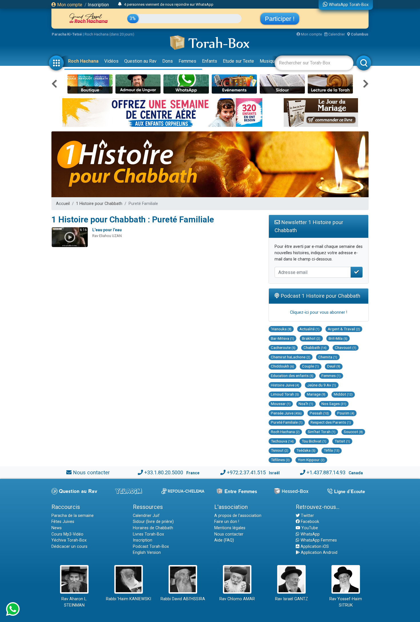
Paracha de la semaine (72, 515)
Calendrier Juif (146, 515)
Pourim (345, 413)
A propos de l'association (237, 515)
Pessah (319, 413)
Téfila (331, 450)
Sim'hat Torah (321, 431)
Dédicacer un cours (69, 546)
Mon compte (69, 4)
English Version (147, 552)
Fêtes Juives (62, 521)
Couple (310, 366)
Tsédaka (305, 450)
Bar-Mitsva (282, 338)
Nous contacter (91, 472)
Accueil (63, 203)
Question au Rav (140, 61)
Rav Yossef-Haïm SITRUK (345, 602)
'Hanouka (281, 329)
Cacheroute (283, 347)
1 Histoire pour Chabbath (99, 203)
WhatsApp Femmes (318, 540)
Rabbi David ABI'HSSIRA (183, 599)
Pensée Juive (286, 413)
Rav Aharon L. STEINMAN (74, 602)
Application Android (318, 552)
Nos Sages (333, 403)
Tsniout (279, 450)
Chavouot (345, 347)
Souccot (353, 431)
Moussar (281, 403)
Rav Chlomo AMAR (237, 599)
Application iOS (314, 546)
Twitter (307, 515)
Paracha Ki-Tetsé (67, 34)
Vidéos (111, 61)
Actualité (309, 329)
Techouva (282, 441)
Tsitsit (342, 441)
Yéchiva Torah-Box (69, 540)
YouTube (309, 528)
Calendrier (336, 34)
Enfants (209, 61)
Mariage (316, 394)
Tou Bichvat (314, 441)
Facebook (309, 521)
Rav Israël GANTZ (291, 599)
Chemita (327, 357)
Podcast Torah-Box (151, 546)
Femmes (187, 61)
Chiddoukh (282, 366)
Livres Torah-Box (148, 534)
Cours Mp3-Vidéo (67, 534)
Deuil (333, 366)
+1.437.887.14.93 (326, 472)
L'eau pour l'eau (107, 230)
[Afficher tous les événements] (120, 4)
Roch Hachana (83, 61)
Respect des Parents (331, 422)
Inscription (98, 4)
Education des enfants (292, 375)
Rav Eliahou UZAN (107, 236)
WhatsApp (309, 534)
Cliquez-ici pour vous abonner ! (318, 312)
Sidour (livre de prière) (153, 521)
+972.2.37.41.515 (246, 472)
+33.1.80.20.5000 (163, 472)
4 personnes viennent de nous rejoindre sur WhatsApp (168, 4)
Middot (343, 394)
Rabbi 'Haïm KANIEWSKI (128, 599)
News (56, 528)
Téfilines (280, 459)
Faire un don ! (226, 521)
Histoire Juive (285, 385)
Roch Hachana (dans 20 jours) (109, 34)
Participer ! (280, 18)
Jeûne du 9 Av (321, 385)
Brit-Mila (338, 338)
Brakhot (311, 338)
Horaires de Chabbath (153, 528)
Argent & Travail (344, 329)
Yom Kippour (311, 459)
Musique (268, 61)
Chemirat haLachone (290, 357)
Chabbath (315, 347)
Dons (167, 61)
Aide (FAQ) (224, 540)
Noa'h (306, 403)
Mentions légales (229, 528)
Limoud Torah (285, 394)
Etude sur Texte (238, 61)
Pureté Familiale (287, 422)
